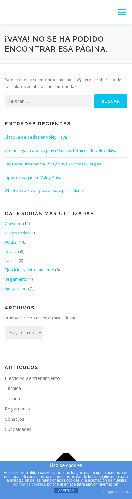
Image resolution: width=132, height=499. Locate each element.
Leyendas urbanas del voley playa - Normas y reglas (53, 164)
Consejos (13, 223)
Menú (121, 12)
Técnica (12, 251)
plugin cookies (116, 491)
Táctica (11, 260)
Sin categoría (17, 288)
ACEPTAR (66, 491)
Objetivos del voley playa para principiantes (45, 190)
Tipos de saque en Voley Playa (33, 177)
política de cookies (29, 484)
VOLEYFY (13, 242)
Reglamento (16, 279)
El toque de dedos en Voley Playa (36, 137)
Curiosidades (17, 233)
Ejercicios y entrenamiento (29, 270)
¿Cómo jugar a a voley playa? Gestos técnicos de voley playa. (61, 150)
